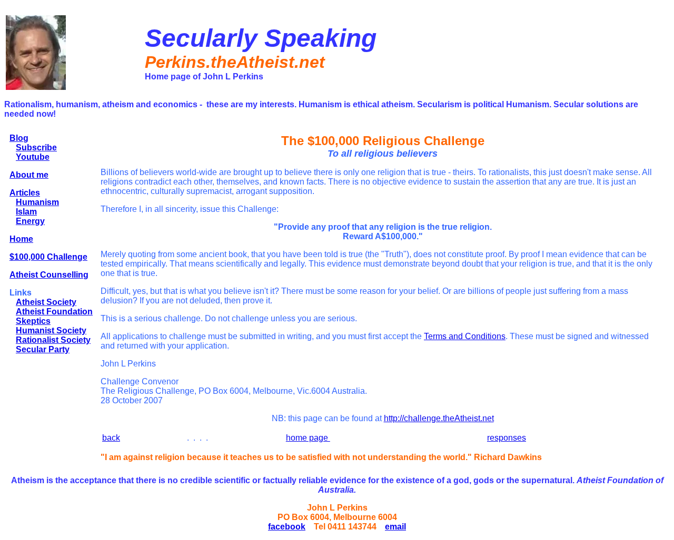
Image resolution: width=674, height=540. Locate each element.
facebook (286, 526)
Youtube (32, 156)
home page (308, 437)
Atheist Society (46, 302)
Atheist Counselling (48, 274)
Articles (24, 192)
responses (506, 437)
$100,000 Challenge (48, 256)
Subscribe (36, 147)
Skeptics (33, 321)
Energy (30, 221)
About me (28, 174)
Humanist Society (51, 330)
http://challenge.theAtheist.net (439, 418)
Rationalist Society (53, 339)
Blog (18, 138)
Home (21, 239)
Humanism (37, 202)
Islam (26, 211)
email (395, 526)
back (111, 437)
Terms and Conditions (465, 336)
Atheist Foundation (54, 311)
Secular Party (43, 349)
